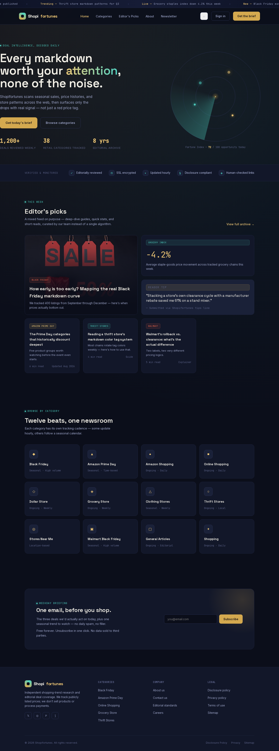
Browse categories (60, 123)
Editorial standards (165, 705)
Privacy (235, 742)
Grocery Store (107, 712)
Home (84, 16)
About (150, 16)
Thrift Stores (106, 720)
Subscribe (230, 619)
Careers (158, 712)
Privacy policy (217, 697)
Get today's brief (19, 123)
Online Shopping (109, 705)
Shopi (42, 16)
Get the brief (246, 16)
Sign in (220, 16)
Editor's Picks (129, 16)
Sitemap (213, 712)
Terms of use (216, 705)
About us (159, 690)
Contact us (160, 697)
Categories (104, 16)
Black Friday (106, 690)
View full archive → (240, 224)
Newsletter (169, 16)
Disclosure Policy (216, 742)
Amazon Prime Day (110, 697)
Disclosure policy (219, 690)
